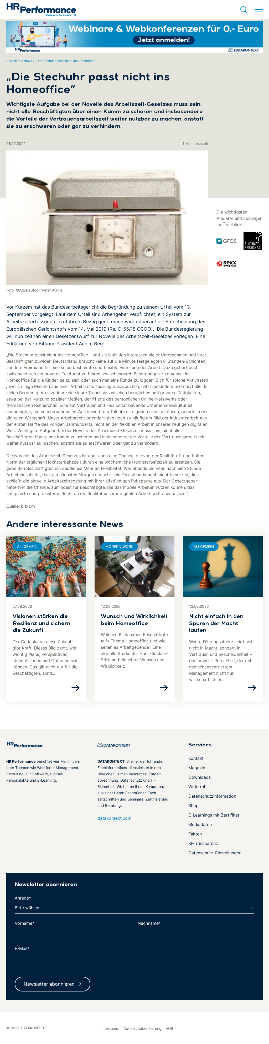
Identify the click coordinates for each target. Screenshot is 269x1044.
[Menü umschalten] (259, 9)
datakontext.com (114, 818)
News (28, 61)
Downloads (199, 777)
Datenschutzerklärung (142, 1028)
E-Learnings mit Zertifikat (213, 815)
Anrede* (23, 898)
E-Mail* (22, 948)
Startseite (13, 61)
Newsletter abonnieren (49, 984)
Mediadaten (200, 824)
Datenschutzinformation (212, 796)
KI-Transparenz (203, 843)
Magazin (196, 767)
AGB (169, 1028)
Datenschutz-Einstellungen (214, 852)
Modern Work (119, 546)
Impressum (109, 1028)
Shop (193, 805)
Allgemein (27, 546)
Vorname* (24, 923)
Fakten (195, 834)
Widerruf (196, 786)
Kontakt (196, 758)
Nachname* (149, 923)
